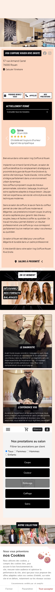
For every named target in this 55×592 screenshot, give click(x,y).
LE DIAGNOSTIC (27, 347)
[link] (13, 96)
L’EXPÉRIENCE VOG (27, 407)
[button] (7, 138)
